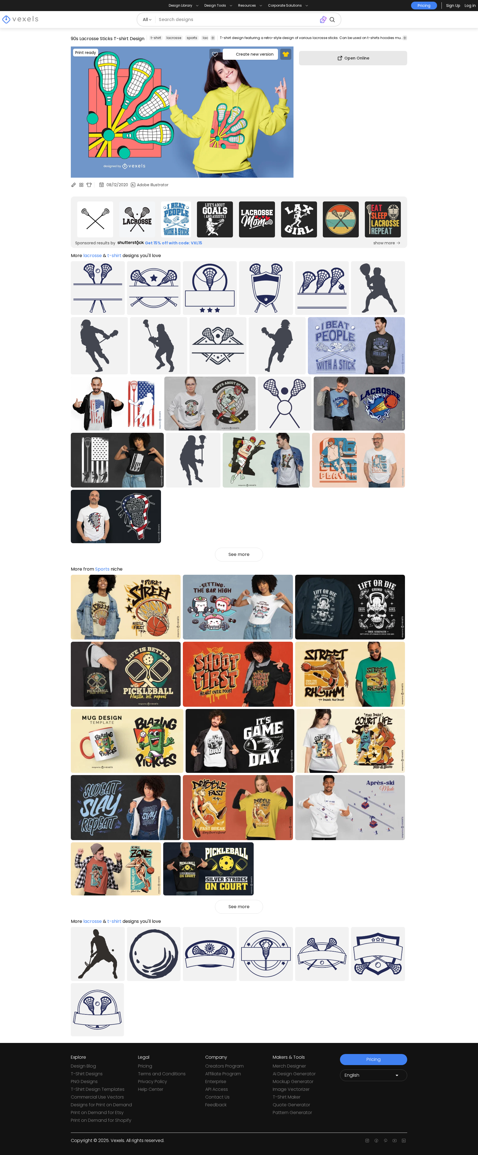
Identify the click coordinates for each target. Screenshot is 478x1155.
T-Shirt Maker (286, 1097)
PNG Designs (84, 1081)
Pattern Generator (292, 1112)
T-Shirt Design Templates (97, 1089)
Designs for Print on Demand (101, 1105)
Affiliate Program (223, 1074)
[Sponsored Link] (95, 219)
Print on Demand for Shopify (101, 1120)
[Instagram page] (367, 1140)
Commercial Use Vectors (97, 1097)
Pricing (145, 1066)
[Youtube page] (394, 1140)
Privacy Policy (152, 1081)
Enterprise (215, 1081)
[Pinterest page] (385, 1140)
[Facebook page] (376, 1140)
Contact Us (217, 1097)
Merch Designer (289, 1066)
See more (239, 554)
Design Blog (83, 1066)
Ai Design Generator (294, 1074)
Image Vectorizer (291, 1089)
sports (192, 37)
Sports (102, 569)
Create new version (255, 54)
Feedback (216, 1105)
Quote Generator (291, 1105)
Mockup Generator (293, 1081)
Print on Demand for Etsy (97, 1112)
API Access (216, 1089)
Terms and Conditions (162, 1074)
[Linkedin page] (403, 1140)
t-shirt (156, 37)
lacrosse (174, 37)
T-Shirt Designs (87, 1074)
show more (384, 243)
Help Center (150, 1089)
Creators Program (224, 1066)
